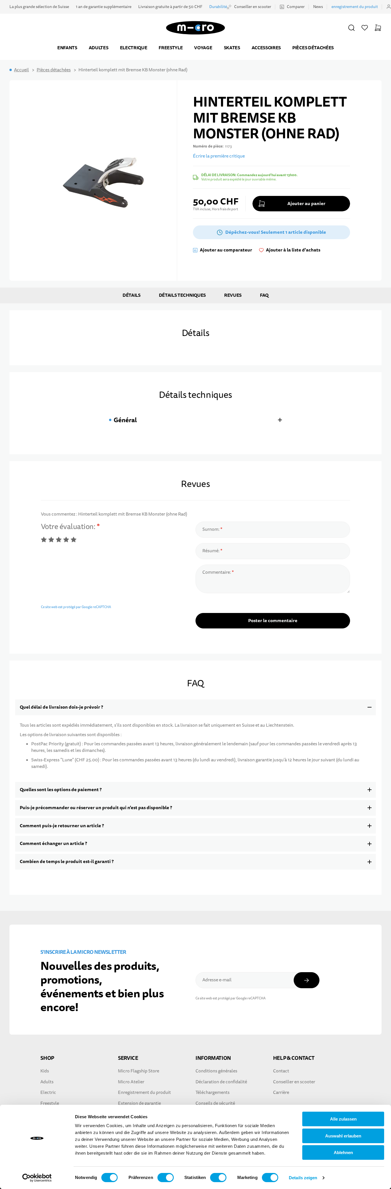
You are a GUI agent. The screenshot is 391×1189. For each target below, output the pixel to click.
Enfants (67, 47)
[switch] (165, 1177)
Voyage (203, 47)
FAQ (264, 295)
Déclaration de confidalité (221, 1082)
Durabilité (218, 6)
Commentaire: (217, 572)
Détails (132, 295)
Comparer (296, 6)
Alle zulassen (343, 1119)
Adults (47, 1082)
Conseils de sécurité (215, 1103)
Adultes (98, 47)
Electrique (133, 47)
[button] (351, 27)
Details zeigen (303, 1177)
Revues (233, 295)
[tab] (195, 420)
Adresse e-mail (217, 980)
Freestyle (171, 47)
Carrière (281, 1092)
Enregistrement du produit (144, 1092)
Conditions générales (216, 1071)
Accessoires (266, 47)
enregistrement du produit (354, 6)
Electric (48, 1092)
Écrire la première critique (219, 156)
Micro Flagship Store (138, 1071)
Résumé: (211, 551)
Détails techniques (182, 295)
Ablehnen (343, 1152)
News (318, 6)
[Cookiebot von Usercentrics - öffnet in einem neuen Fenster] (37, 1178)
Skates (232, 47)
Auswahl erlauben (343, 1135)
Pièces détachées (313, 47)
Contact (281, 1071)
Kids (44, 1071)
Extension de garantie (139, 1103)
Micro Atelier (131, 1082)
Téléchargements (213, 1092)
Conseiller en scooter (252, 6)
